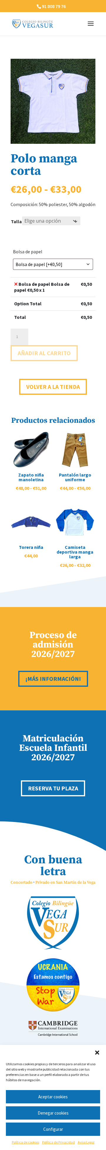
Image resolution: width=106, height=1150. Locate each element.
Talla (16, 221)
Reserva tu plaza (53, 788)
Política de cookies (25, 1142)
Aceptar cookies (53, 1097)
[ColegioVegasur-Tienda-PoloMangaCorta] (53, 142)
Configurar (53, 1129)
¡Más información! (53, 678)
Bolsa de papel (27, 252)
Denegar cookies (53, 1113)
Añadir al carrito (44, 353)
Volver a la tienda (53, 386)
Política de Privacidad (58, 1142)
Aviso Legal (86, 1142)
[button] (97, 1053)
